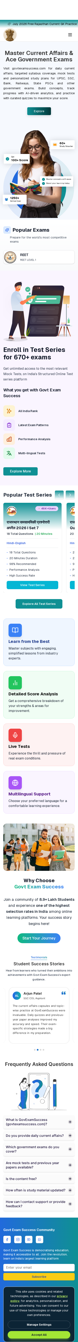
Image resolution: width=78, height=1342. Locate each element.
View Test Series (32, 585)
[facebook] (7, 1239)
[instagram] (18, 1239)
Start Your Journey (39, 938)
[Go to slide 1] (35, 1050)
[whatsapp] (39, 1239)
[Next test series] (70, 494)
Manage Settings (39, 1324)
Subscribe (39, 1276)
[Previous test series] (59, 494)
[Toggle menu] (70, 34)
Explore (39, 111)
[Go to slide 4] (43, 1050)
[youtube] (28, 1239)
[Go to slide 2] (37, 1050)
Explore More (20, 471)
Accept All (39, 1334)
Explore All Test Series (39, 603)
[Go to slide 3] (40, 1050)
